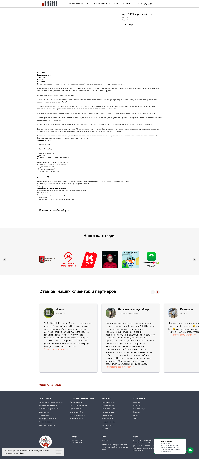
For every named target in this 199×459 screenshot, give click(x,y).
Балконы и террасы (108, 412)
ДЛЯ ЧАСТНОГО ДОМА (102, 4)
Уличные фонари (107, 415)
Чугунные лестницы (77, 409)
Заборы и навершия (108, 402)
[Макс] (157, 3)
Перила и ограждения (109, 409)
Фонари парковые (45, 422)
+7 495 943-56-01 (145, 4)
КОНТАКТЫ (127, 4)
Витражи (105, 428)
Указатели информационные (49, 409)
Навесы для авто (107, 419)
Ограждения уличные (77, 415)
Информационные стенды (48, 405)
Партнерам (136, 412)
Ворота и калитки (108, 405)
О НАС (116, 4)
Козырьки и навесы (108, 422)
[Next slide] (194, 259)
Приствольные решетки (47, 425)
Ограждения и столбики (47, 419)
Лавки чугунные (44, 412)
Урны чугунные (44, 415)
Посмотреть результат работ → (59, 349)
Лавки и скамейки (76, 412)
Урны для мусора (76, 402)
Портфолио (137, 405)
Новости (136, 415)
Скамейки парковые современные (51, 402)
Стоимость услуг (138, 409)
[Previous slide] (4, 259)
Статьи (135, 419)
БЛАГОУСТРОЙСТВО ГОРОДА (79, 4)
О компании (137, 402)
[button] (51, 385)
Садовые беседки (107, 425)
